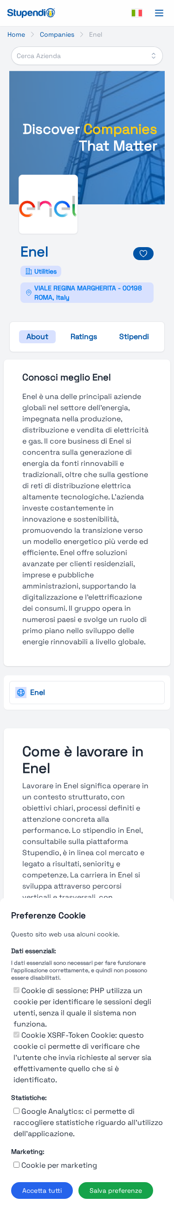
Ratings (84, 336)
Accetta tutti (42, 1190)
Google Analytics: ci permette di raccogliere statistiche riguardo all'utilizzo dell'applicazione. (88, 1122)
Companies (57, 34)
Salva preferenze (116, 1190)
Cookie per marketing (59, 1165)
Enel (37, 692)
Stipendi (134, 336)
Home (16, 34)
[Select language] (137, 13)
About (37, 336)
